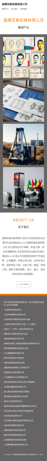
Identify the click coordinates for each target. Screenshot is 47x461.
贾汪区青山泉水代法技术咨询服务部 (18, 411)
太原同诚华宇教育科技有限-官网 (17, 319)
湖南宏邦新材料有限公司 (14, 339)
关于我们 (14, 9)
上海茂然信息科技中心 (13, 310)
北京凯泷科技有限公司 (13, 416)
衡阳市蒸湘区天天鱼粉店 (14, 358)
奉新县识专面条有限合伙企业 (16, 334)
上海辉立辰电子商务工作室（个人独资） (20, 324)
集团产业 (5, 9)
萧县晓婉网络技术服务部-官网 (16, 348)
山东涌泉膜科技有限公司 (14, 353)
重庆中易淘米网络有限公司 (15, 435)
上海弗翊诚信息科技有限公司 (16, 445)
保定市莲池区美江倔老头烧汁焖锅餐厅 (19, 382)
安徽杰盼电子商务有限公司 (15, 430)
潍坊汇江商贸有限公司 (13, 401)
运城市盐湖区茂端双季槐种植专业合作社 (20, 406)
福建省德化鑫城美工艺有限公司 (16, 368)
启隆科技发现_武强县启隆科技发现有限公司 (22, 343)
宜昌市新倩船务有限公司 (14, 425)
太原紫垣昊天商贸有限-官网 (15, 440)
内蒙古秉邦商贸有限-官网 (14, 363)
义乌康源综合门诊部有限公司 (16, 377)
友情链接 (23, 9)
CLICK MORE (24, 284)
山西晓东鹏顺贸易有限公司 (15, 387)
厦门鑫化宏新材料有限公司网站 (16, 392)
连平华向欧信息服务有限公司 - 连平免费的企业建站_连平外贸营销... (24, 303)
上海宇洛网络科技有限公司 (15, 315)
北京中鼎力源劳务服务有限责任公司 (18, 421)
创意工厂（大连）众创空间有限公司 (18, 329)
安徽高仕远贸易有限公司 (14, 372)
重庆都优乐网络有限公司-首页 (16, 396)
